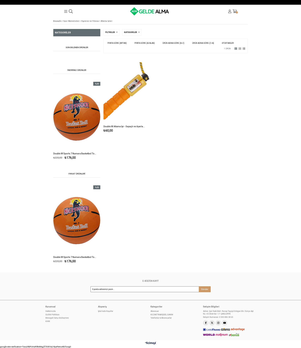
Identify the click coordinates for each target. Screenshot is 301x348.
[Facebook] (206, 323)
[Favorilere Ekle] (77, 121)
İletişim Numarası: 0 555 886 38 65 (218, 317)
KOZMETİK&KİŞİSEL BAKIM (161, 315)
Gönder (204, 289)
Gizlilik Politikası (52, 315)
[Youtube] (224, 323)
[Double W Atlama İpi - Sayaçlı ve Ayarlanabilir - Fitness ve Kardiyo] (126, 90)
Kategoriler (130, 32)
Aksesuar (154, 311)
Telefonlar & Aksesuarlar (161, 318)
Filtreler (110, 32)
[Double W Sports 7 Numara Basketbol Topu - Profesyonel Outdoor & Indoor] (76, 117)
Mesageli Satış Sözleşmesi (57, 318)
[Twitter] (212, 323)
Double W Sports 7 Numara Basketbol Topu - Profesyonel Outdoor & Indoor (74, 153)
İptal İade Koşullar (105, 311)
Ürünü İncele (88, 121)
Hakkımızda (50, 311)
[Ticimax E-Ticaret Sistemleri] (150, 343)
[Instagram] (218, 323)
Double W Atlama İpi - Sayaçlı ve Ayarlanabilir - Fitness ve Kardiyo (124, 126)
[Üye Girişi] (229, 11)
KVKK (47, 321)
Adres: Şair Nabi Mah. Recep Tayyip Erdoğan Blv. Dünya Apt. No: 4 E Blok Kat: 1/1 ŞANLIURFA (228, 312)
